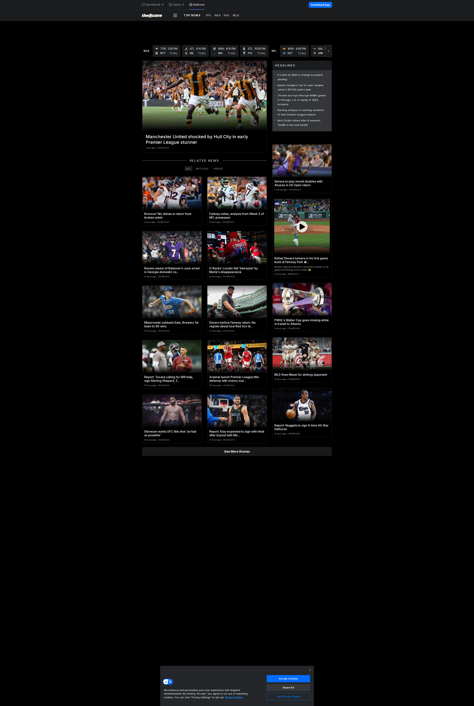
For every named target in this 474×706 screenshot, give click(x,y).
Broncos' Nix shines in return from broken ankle (167, 215)
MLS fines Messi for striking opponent (300, 374)
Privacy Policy (234, 697)
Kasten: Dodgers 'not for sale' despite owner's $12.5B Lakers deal (300, 87)
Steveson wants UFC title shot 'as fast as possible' (170, 433)
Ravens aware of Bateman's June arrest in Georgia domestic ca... (172, 270)
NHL (227, 15)
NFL (209, 15)
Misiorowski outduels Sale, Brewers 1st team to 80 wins (171, 324)
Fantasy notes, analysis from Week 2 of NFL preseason (236, 215)
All (188, 168)
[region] (237, 686)
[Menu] (175, 15)
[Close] (310, 670)
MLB (236, 15)
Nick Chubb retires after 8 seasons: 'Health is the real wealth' (299, 122)
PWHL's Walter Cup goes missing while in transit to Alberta (301, 322)
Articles (202, 168)
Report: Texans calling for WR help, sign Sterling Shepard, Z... (168, 379)
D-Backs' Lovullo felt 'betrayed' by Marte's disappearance (233, 270)
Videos (218, 168)
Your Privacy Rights (288, 696)
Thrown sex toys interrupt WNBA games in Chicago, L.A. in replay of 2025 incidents (302, 100)
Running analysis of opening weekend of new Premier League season (301, 112)
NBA (217, 15)
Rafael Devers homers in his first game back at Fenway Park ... (301, 260)
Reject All (288, 687)
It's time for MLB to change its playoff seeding (300, 77)
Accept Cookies (288, 678)
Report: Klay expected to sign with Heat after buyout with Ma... (236, 433)
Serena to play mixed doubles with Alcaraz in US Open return (298, 183)
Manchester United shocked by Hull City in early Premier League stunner (197, 139)
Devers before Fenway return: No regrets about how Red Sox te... (232, 324)
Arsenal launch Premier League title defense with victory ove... (234, 379)
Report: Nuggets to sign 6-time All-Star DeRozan (301, 427)
